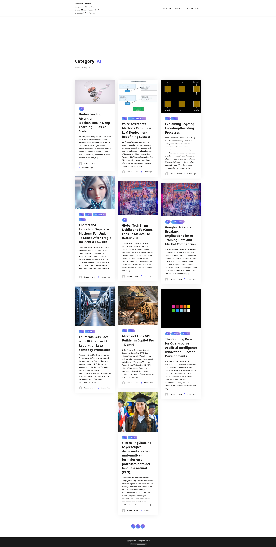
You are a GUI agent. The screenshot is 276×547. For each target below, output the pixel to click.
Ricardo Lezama (83, 3)
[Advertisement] (138, 33)
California (90, 332)
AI (81, 109)
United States (178, 222)
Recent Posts (193, 8)
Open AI (185, 334)
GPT (82, 220)
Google (175, 334)
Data (174, 118)
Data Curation (99, 215)
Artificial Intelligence (137, 118)
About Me (167, 8)
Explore (179, 8)
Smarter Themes (141, 544)
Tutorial (132, 437)
